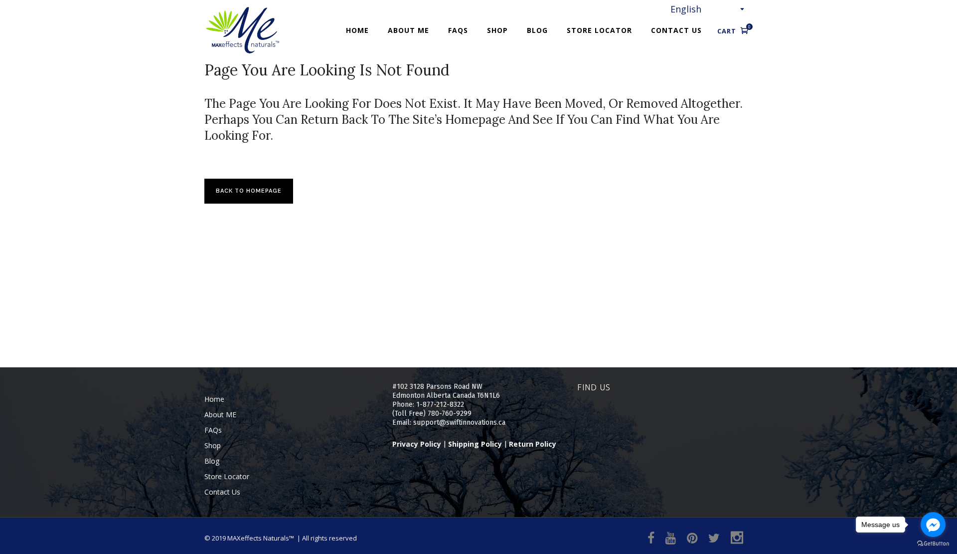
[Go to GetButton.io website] (933, 544)
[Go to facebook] (933, 524)
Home (214, 399)
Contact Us (222, 492)
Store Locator (226, 476)
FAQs (213, 430)
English (685, 9)
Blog (211, 461)
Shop (212, 445)
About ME (220, 414)
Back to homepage (249, 191)
